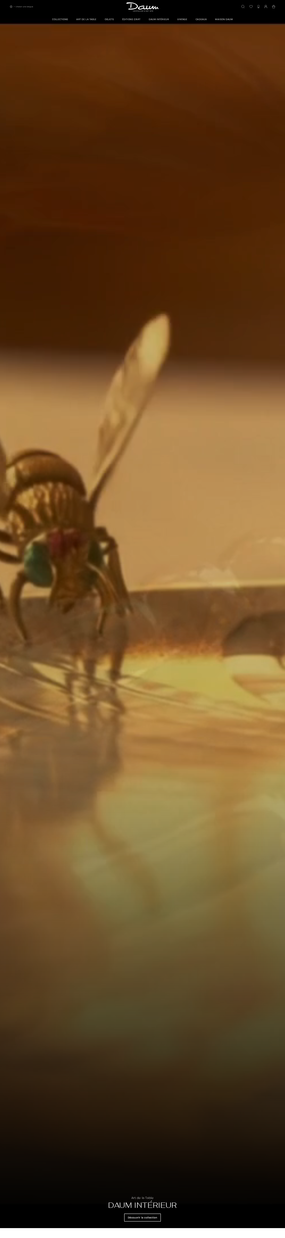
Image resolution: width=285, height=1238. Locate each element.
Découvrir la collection (142, 1217)
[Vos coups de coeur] (251, 6)
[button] (273, 6)
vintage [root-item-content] (182, 19)
